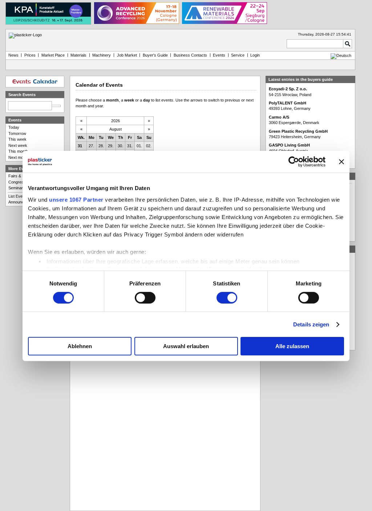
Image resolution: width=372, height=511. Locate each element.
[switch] (145, 298)
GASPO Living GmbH (289, 145)
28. (101, 146)
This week (17, 139)
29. (110, 146)
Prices (30, 55)
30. (120, 146)
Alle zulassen (292, 346)
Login (255, 55)
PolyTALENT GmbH (287, 103)
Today (13, 127)
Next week (17, 145)
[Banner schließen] (341, 161)
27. (91, 146)
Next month (18, 157)
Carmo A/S (279, 117)
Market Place (53, 55)
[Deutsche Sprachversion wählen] (341, 55)
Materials (78, 55)
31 (80, 146)
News (13, 55)
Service (237, 55)
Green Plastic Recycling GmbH (298, 131)
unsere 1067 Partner (76, 199)
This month (18, 151)
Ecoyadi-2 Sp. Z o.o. (288, 89)
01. (139, 146)
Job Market (127, 55)
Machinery (101, 55)
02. (148, 146)
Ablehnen (80, 346)
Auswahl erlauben (186, 346)
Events (219, 55)
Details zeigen (311, 324)
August (115, 129)
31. (130, 146)
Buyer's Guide (155, 55)
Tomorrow (17, 133)
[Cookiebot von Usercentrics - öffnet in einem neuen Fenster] (294, 161)
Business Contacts (190, 55)
